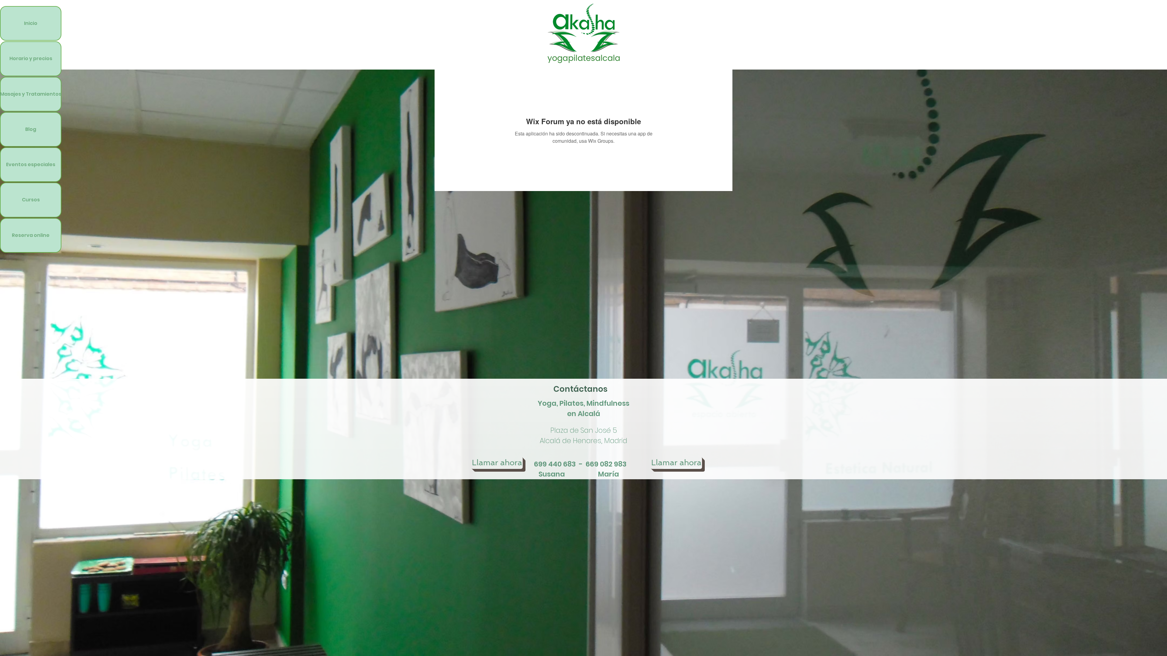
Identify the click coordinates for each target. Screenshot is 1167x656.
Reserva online (31, 235)
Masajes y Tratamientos (31, 94)
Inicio (30, 23)
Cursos (31, 199)
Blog (30, 129)
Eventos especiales (30, 164)
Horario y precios (30, 58)
